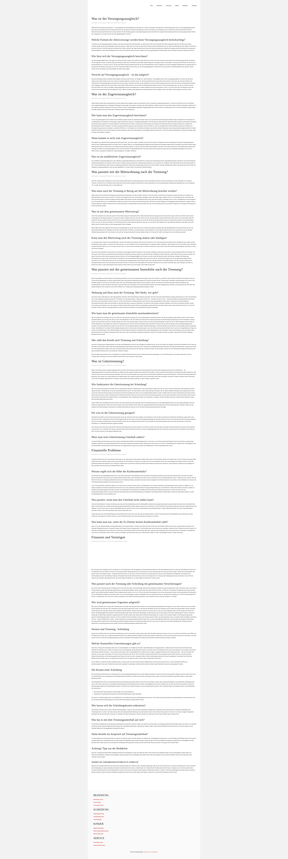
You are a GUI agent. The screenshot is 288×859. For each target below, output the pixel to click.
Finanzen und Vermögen (108, 537)
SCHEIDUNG (168, 5)
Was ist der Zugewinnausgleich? (114, 94)
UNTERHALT (185, 5)
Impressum (147, 852)
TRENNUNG (159, 5)
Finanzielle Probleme (106, 450)
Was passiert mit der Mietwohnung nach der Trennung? (130, 172)
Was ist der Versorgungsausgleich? (115, 18)
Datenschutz (154, 852)
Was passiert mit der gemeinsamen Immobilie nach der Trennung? (137, 269)
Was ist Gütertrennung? (108, 361)
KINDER (177, 5)
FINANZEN (194, 5)
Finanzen (124, 22)
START (151, 5)
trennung (102, 22)
